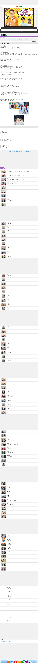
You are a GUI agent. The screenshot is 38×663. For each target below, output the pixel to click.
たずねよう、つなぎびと (18, 31)
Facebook (2, 35)
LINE (6, 35)
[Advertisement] (19, 2)
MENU (1, 6)
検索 (36, 6)
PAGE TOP (36, 657)
